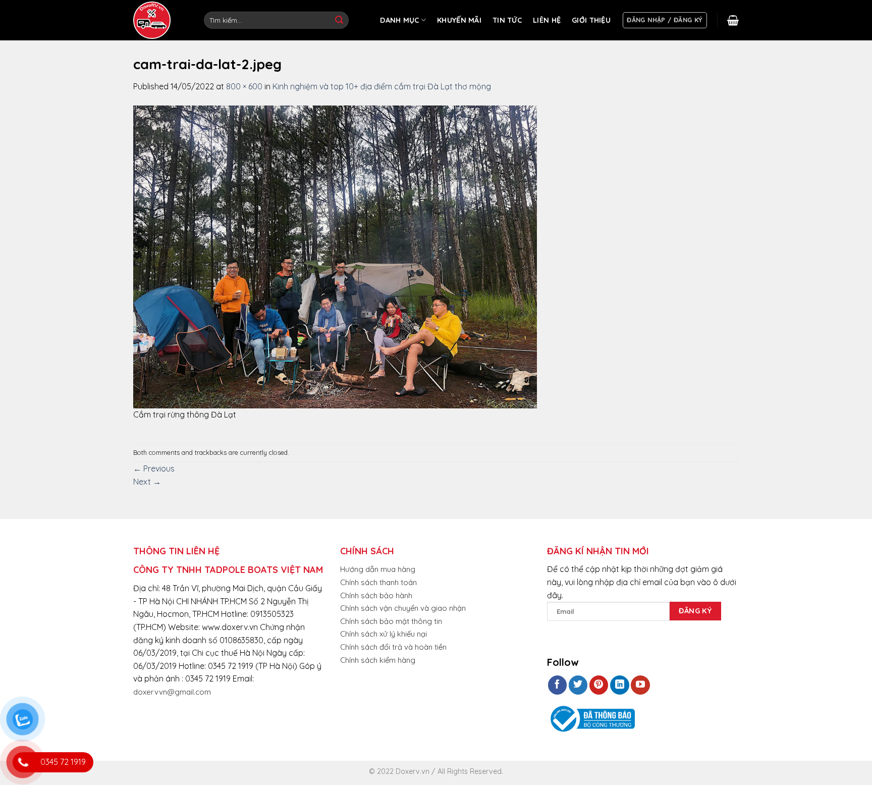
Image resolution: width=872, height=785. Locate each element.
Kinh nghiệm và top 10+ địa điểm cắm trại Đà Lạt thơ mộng (381, 86)
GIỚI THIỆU (591, 20)
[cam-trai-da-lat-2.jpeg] (335, 256)
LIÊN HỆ (547, 20)
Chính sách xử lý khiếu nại (383, 634)
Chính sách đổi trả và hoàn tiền (393, 647)
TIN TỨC (507, 20)
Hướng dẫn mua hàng (377, 569)
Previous (154, 468)
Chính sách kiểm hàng (377, 660)
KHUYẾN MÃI (459, 20)
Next (147, 482)
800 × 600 (244, 86)
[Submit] (339, 20)
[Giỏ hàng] (733, 20)
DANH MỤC (399, 20)
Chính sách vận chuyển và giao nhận (403, 608)
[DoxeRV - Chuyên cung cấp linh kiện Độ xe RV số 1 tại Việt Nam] (153, 20)
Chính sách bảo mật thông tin (391, 621)
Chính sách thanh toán (378, 582)
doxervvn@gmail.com (172, 692)
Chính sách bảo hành (376, 595)
